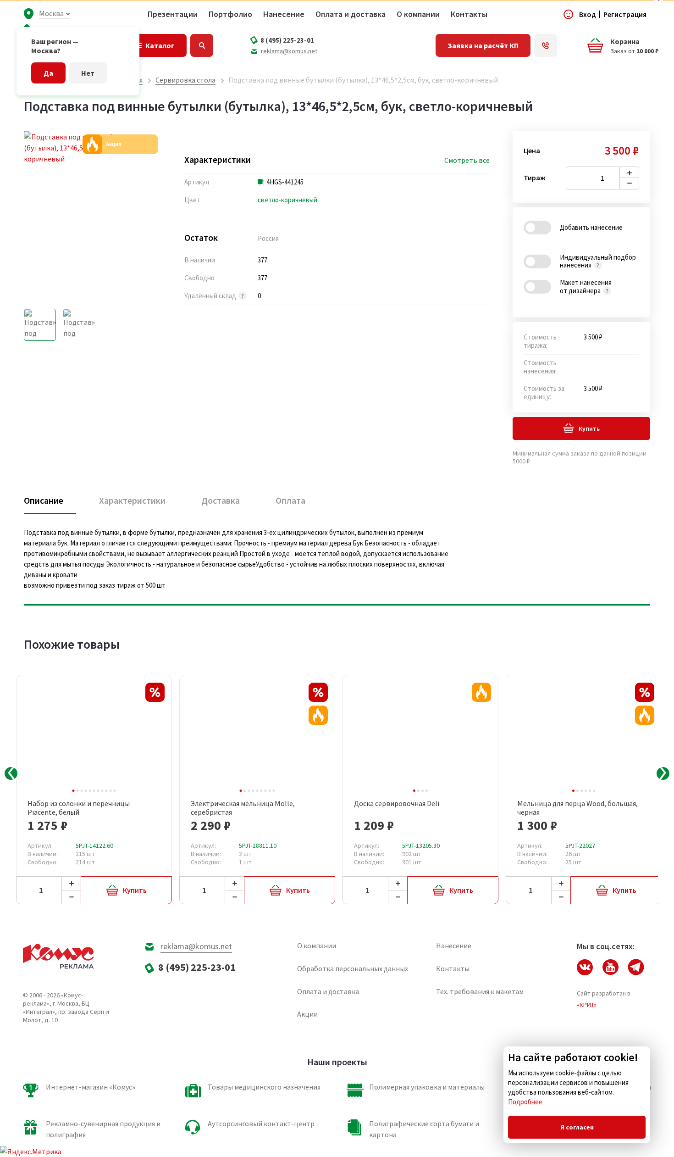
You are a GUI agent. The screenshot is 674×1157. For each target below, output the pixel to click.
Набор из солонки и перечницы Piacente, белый (79, 808)
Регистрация (624, 14)
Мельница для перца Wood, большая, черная (577, 808)
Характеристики (132, 500)
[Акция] (318, 715)
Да (48, 73)
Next (663, 773)
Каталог (159, 45)
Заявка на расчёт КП (483, 45)
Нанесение (283, 14)
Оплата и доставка (350, 14)
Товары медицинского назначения (264, 1086)
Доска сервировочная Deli (396, 803)
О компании (418, 14)
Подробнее (525, 1101)
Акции (307, 1013)
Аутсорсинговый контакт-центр (261, 1123)
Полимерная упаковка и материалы (427, 1086)
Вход (587, 14)
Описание (43, 500)
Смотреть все (467, 160)
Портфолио (230, 14)
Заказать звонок (545, 45)
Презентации (173, 14)
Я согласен (577, 1127)
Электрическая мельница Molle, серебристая (243, 808)
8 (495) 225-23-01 (287, 40)
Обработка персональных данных (352, 968)
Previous (11, 773)
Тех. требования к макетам (480, 991)
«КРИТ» (587, 1005)
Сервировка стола (185, 79)
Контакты (469, 14)
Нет (87, 73)
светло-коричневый (287, 199)
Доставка (220, 500)
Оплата (290, 500)
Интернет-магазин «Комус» (90, 1086)
